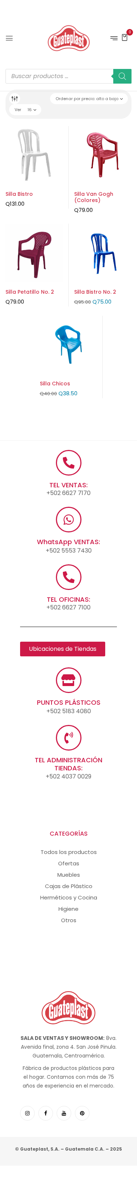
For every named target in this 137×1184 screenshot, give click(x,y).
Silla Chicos (55, 383)
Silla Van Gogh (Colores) (93, 197)
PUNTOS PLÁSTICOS (68, 702)
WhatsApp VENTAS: (68, 541)
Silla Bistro (19, 194)
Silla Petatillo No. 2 (29, 292)
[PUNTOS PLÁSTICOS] (68, 680)
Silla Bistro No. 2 (95, 292)
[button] (124, 37)
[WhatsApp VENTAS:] (68, 519)
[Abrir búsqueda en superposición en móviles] (68, 76)
